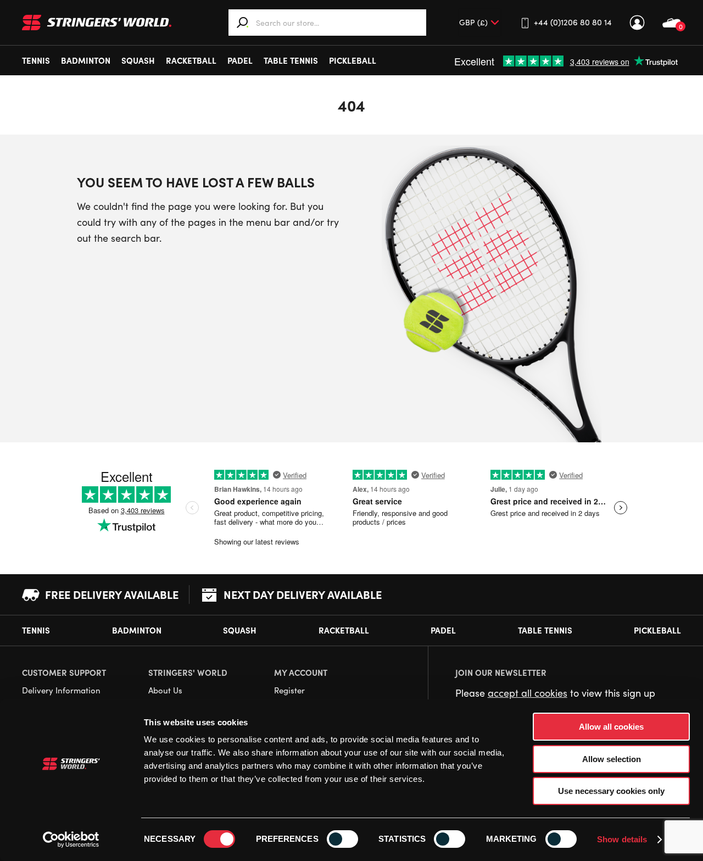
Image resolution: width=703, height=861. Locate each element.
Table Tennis (291, 60)
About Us (165, 690)
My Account (637, 22)
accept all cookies (527, 692)
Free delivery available (111, 594)
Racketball (191, 60)
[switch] (342, 839)
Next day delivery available (303, 594)
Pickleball (352, 60)
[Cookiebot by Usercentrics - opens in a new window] (71, 839)
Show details (622, 839)
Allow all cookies (611, 726)
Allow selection (611, 759)
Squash (138, 60)
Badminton (85, 60)
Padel (240, 60)
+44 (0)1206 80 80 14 (573, 21)
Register (289, 690)
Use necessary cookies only (611, 791)
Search (242, 22)
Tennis (36, 60)
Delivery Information (61, 690)
